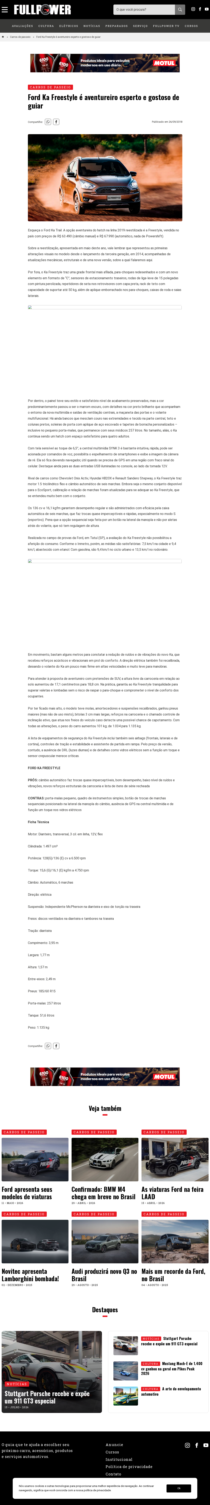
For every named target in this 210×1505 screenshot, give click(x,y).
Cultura (46, 26)
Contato (113, 1474)
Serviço (140, 26)
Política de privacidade (129, 1466)
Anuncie (114, 1444)
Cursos (191, 26)
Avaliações (22, 26)
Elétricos (68, 26)
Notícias (91, 26)
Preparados (116, 26)
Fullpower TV (166, 26)
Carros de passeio (20, 37)
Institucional (119, 1459)
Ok (178, 1488)
